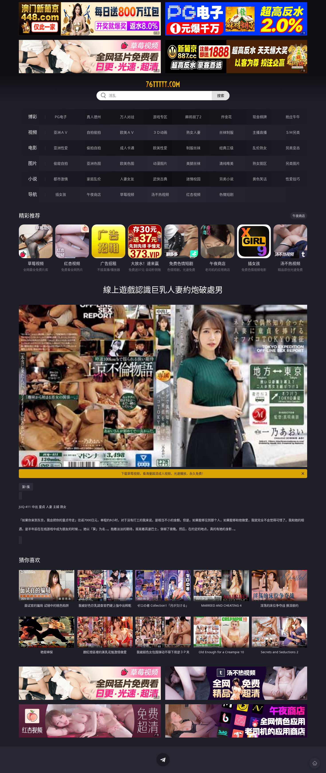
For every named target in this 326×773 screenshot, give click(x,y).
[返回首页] (314, 763)
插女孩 (60, 194)
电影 (32, 148)
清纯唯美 (226, 163)
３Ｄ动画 (160, 132)
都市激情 (61, 179)
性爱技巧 (293, 179)
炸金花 (226, 116)
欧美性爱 (160, 148)
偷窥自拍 (61, 163)
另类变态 (293, 148)
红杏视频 (193, 194)
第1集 (26, 487)
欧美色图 (127, 163)
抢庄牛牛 (293, 116)
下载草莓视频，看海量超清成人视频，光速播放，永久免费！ (163, 473)
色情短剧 (226, 194)
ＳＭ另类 (293, 132)
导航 (32, 194)
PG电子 (61, 116)
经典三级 (226, 148)
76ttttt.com (163, 84)
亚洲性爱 (61, 148)
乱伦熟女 (260, 148)
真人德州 (94, 116)
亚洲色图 (94, 163)
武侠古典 (160, 179)
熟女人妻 (193, 132)
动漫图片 (160, 163)
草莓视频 (127, 194)
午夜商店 (94, 194)
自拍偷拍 (94, 132)
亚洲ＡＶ (61, 132)
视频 (32, 132)
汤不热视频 (160, 194)
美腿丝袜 (193, 163)
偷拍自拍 (94, 148)
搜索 (220, 95)
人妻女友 (127, 179)
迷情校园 (193, 179)
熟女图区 (260, 163)
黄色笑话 (260, 179)
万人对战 (127, 116)
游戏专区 (160, 116)
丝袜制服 (226, 132)
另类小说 (226, 179)
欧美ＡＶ (127, 132)
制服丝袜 (193, 148)
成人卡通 (127, 148)
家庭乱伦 (94, 179)
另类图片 (293, 163)
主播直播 (260, 132)
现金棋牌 (260, 116)
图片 (32, 163)
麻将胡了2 (193, 116)
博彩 (32, 117)
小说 (32, 179)
